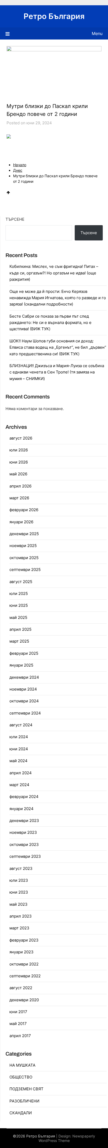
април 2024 (20, 772)
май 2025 (18, 617)
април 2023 (20, 916)
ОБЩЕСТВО (20, 1077)
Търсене (15, 219)
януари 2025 (21, 665)
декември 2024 (24, 677)
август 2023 (21, 868)
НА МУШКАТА (22, 1065)
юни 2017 (18, 1011)
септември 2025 (25, 569)
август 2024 (21, 724)
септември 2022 (25, 975)
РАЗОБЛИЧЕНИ (24, 1100)
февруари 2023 (24, 940)
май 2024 (18, 760)
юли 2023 (18, 880)
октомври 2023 (24, 844)
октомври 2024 (24, 700)
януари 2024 (21, 808)
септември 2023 (25, 856)
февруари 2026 (23, 509)
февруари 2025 (23, 653)
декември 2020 (24, 999)
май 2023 (18, 904)
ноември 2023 (23, 832)
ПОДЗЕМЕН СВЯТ (26, 1088)
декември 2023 (24, 820)
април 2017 (20, 1035)
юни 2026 (18, 462)
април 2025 (20, 629)
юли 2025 (18, 593)
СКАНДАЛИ (20, 1112)
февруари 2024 (24, 796)
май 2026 (18, 473)
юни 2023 (18, 892)
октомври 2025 (24, 557)
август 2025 (20, 581)
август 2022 (20, 987)
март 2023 (19, 927)
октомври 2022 (24, 964)
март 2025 (19, 641)
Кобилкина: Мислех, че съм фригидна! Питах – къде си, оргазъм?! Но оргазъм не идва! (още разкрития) (53, 273)
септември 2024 (25, 713)
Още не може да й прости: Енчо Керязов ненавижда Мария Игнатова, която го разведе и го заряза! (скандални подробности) (57, 298)
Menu (97, 33)
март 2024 (19, 784)
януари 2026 (21, 521)
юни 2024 (18, 748)
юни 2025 (18, 605)
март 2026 (19, 497)
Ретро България (54, 16)
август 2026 (20, 438)
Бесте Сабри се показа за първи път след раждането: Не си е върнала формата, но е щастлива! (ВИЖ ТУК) (50, 323)
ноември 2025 (23, 545)
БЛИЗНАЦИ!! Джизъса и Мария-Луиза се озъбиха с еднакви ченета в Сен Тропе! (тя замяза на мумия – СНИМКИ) (56, 372)
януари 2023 (21, 951)
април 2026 (20, 486)
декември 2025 (24, 533)
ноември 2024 (23, 689)
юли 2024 (18, 736)
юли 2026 (18, 449)
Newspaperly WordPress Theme (67, 1138)
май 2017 (18, 1023)
